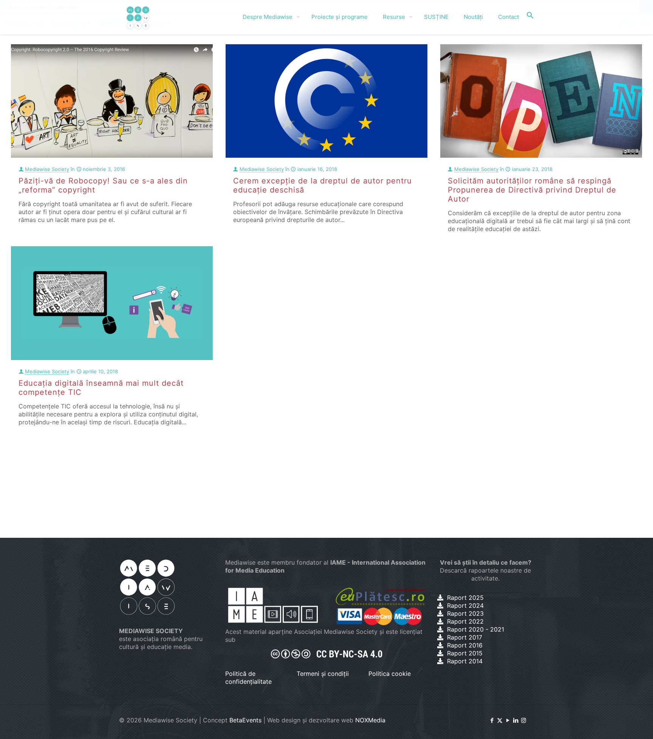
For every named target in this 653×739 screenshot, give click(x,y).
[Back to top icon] (617, 723)
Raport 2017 (464, 637)
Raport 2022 (465, 621)
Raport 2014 (465, 661)
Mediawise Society (47, 169)
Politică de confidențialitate (248, 677)
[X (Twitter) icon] (500, 720)
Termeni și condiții (323, 673)
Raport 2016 (465, 645)
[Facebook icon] (492, 720)
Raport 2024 (465, 605)
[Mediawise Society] (138, 17)
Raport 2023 (465, 613)
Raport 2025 (465, 597)
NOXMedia (370, 720)
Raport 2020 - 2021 (475, 629)
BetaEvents (245, 720)
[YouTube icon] (508, 720)
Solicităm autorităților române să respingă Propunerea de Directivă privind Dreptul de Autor (532, 189)
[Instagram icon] (523, 720)
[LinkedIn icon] (515, 720)
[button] (530, 17)
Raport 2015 (465, 653)
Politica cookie (389, 673)
